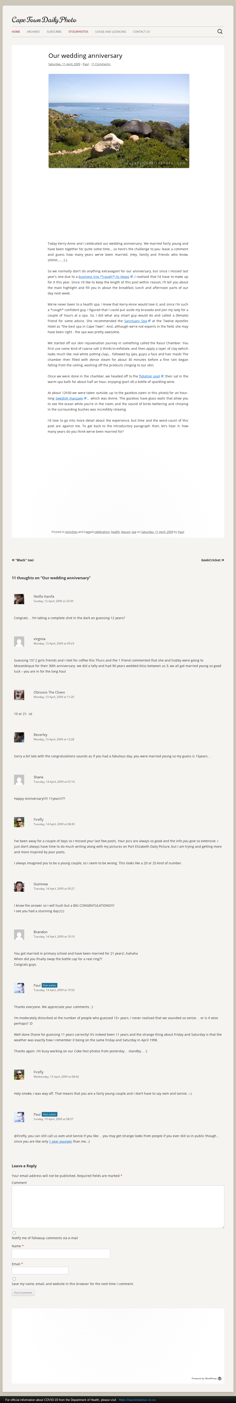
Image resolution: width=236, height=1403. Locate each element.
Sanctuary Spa (135, 321)
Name (18, 1246)
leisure (125, 532)
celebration (102, 532)
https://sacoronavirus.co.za (137, 1400)
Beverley (40, 734)
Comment (19, 1182)
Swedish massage (69, 398)
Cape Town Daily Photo (44, 20)
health (115, 532)
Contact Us (141, 32)
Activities (71, 532)
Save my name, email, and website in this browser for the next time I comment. (73, 1284)
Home (16, 32)
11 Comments (100, 64)
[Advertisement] (119, 202)
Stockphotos (78, 32)
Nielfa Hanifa (44, 596)
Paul (86, 64)
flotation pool (149, 376)
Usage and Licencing (110, 32)
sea (134, 532)
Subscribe (54, 32)
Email (17, 1264)
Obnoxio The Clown (49, 692)
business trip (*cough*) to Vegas (104, 276)
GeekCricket (212, 560)
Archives (33, 32)
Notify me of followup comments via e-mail (45, 1238)
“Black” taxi (23, 560)
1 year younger (60, 1141)
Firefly (39, 819)
